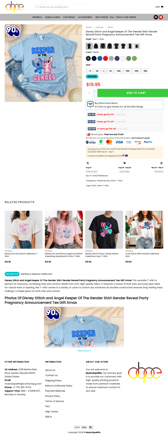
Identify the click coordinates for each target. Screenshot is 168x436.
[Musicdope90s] (16, 7)
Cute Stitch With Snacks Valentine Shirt (142, 255)
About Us (50, 370)
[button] (159, 7)
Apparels (37, 17)
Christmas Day (103, 180)
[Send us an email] (156, 17)
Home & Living (52, 17)
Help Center (101, 17)
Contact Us (51, 375)
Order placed (91, 171)
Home (88, 27)
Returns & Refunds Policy (58, 385)
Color (89, 52)
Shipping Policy (53, 380)
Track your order (126, 17)
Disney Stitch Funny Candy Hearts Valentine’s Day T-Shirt (101, 255)
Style (89, 39)
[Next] (163, 237)
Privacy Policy (52, 396)
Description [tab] (12, 274)
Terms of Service (54, 401)
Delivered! (159, 171)
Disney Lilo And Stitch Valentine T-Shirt (21, 255)
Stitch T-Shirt (103, 185)
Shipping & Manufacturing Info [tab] (37, 274)
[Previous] (5, 237)
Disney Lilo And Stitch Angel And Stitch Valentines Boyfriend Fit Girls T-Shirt (64, 255)
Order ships (125, 171)
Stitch (110, 27)
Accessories (85, 17)
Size (88, 64)
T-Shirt (119, 180)
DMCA (48, 416)
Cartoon (99, 27)
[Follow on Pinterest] (161, 17)
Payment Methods (55, 390)
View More (83, 350)
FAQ (112, 17)
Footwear (69, 17)
